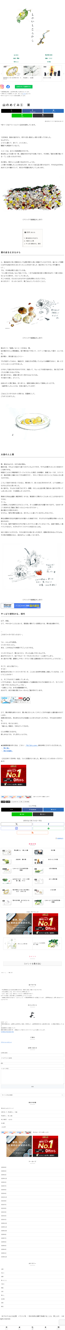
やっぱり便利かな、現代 (33, 243)
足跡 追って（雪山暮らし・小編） (9, 1112)
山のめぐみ (15, 801)
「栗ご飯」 (6, 748)
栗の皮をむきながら (32, 238)
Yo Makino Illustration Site (7, 1031)
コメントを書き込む (32, 964)
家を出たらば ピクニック (7, 1108)
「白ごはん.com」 (31, 745)
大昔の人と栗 (30, 241)
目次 (28, 232)
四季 (4, 801)
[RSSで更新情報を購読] (32, 832)
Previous (1, 74)
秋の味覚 (27, 801)
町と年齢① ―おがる (6, 1119)
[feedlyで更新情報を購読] (48, 828)
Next (64, 74)
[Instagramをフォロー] (16, 828)
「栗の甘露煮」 (7, 751)
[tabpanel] (12, 73)
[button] (43, 115)
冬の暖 (2, 1123)
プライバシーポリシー (6, 1042)
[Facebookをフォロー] (48, 824)
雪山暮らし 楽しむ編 (6, 1115)
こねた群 (3, 1127)
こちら (24, 93)
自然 (9, 801)
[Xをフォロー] (16, 824)
